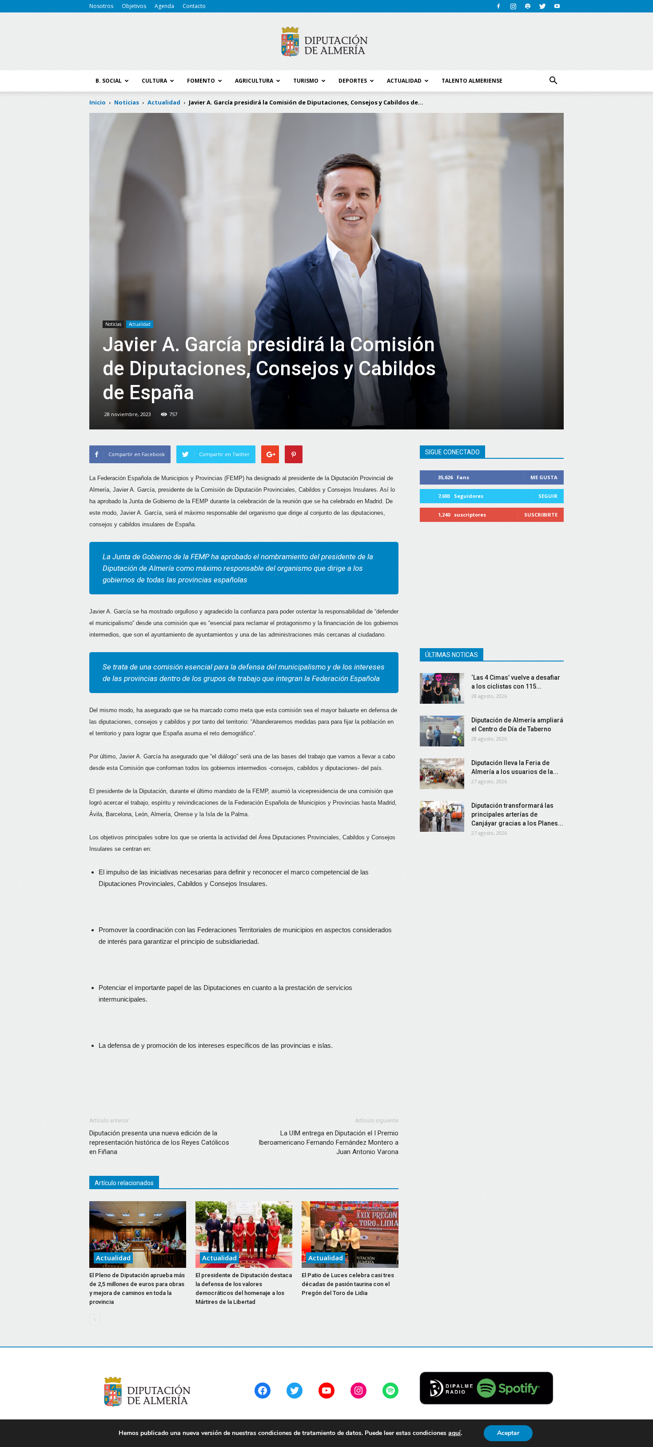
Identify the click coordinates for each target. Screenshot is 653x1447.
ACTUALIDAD (404, 80)
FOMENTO (201, 80)
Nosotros (101, 6)
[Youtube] (557, 6)
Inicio (97, 102)
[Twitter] (542, 6)
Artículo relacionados (124, 1182)
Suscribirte (540, 514)
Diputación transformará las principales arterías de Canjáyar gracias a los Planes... (517, 814)
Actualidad (140, 324)
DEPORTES (352, 80)
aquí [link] (454, 1433)
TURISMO (306, 80)
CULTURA (154, 80)
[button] (553, 81)
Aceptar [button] (508, 1433)
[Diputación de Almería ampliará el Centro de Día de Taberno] (442, 731)
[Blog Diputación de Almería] (326, 41)
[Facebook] (498, 6)
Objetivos (134, 6)
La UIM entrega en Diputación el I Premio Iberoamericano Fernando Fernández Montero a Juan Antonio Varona (328, 1142)
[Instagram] (513, 6)
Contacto (194, 6)
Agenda (164, 6)
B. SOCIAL (109, 80)
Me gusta (543, 477)
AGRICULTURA (254, 80)
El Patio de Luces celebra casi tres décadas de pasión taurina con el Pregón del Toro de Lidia (348, 1284)
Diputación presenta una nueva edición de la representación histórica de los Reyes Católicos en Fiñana (159, 1142)
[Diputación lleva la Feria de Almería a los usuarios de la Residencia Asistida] (442, 773)
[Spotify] (527, 6)
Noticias (113, 324)
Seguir (547, 496)
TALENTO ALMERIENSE (472, 80)
